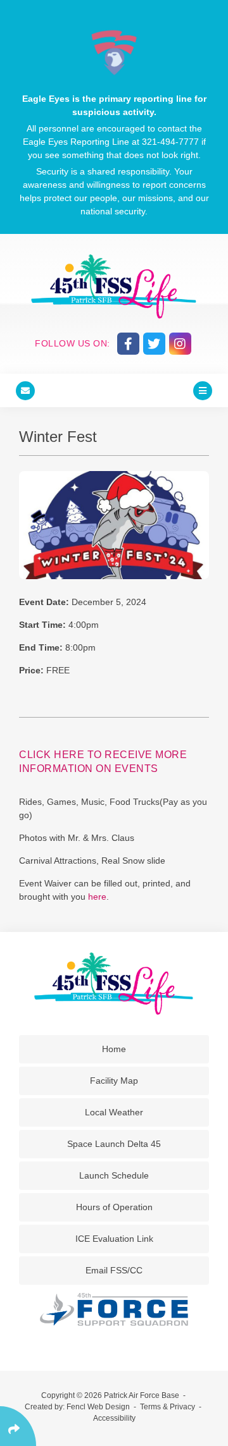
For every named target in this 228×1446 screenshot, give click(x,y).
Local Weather (114, 1112)
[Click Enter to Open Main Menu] (202, 390)
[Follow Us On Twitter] (154, 344)
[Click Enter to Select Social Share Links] (18, 1426)
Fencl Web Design (98, 1406)
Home (114, 1049)
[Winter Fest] (114, 525)
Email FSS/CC (114, 1270)
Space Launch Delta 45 (114, 1144)
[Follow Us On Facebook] (128, 344)
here (97, 896)
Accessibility (114, 1418)
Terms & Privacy (167, 1406)
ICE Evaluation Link (114, 1239)
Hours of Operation (114, 1207)
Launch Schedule (114, 1175)
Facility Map (114, 1080)
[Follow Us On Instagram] (180, 344)
